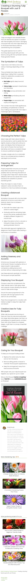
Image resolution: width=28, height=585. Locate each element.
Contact (3, 580)
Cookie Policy (4, 579)
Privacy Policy (4, 577)
